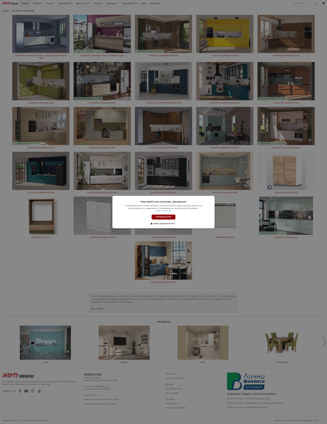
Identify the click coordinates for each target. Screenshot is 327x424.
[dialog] (163, 212)
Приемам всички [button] (163, 217)
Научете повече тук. (163, 211)
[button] (163, 223)
